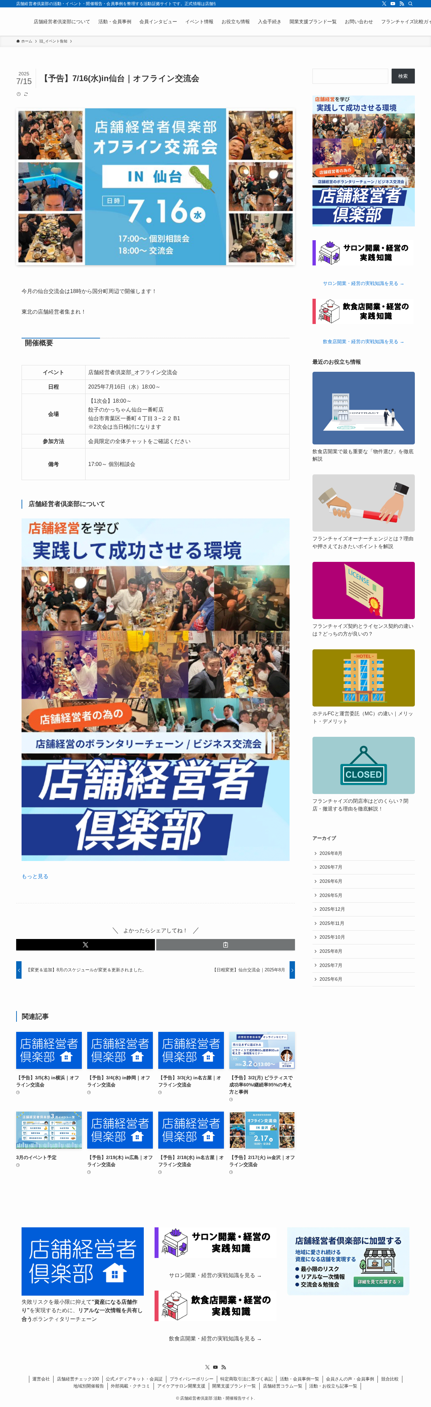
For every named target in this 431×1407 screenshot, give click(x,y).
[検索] (410, 3)
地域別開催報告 (88, 1385)
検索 (403, 76)
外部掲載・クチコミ (130, 1385)
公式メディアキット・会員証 (134, 1378)
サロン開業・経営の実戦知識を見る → (363, 283)
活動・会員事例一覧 (299, 1378)
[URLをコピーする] (225, 944)
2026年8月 (331, 853)
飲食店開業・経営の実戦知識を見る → (363, 341)
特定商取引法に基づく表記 (246, 1378)
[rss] (401, 3)
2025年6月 (331, 979)
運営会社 (41, 1378)
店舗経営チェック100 (78, 1378)
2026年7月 (331, 867)
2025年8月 (331, 951)
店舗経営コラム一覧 (282, 1385)
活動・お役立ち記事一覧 (333, 1385)
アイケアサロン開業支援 (181, 1385)
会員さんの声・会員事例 (350, 1378)
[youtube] (393, 3)
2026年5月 (331, 895)
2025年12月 (332, 909)
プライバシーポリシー (191, 1378)
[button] (85, 944)
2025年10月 (332, 937)
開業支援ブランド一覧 (234, 1385)
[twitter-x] (384, 3)
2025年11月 (332, 923)
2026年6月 (331, 881)
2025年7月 (331, 965)
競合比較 (390, 1378)
